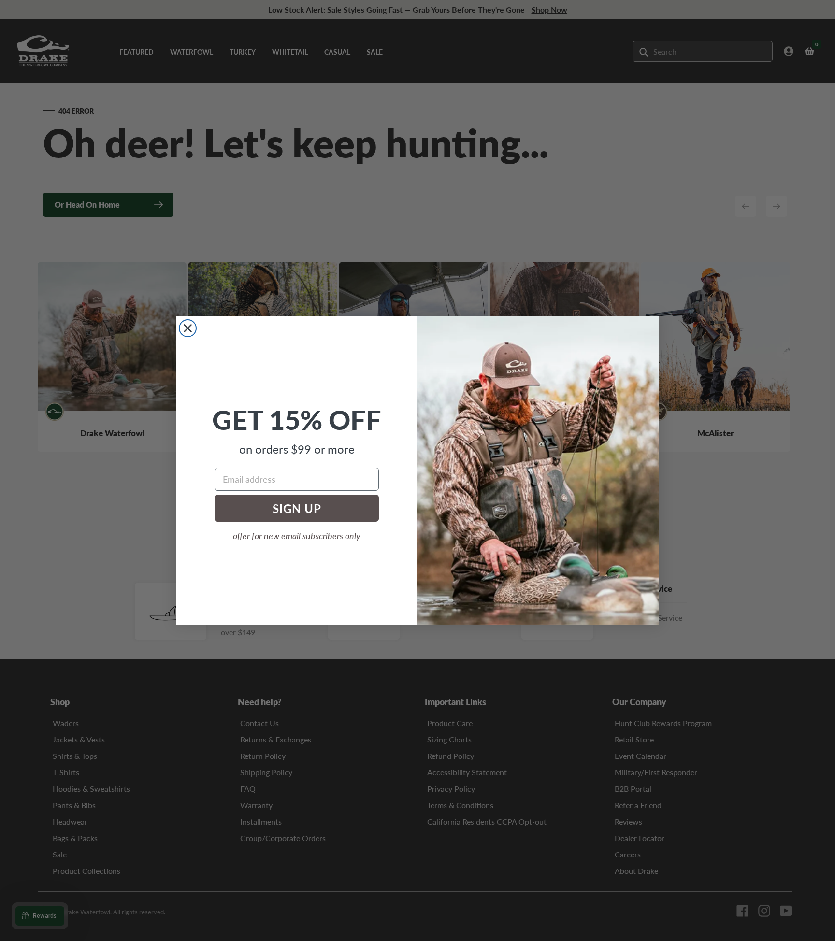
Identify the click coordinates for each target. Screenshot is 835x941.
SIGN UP (297, 508)
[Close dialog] (187, 328)
